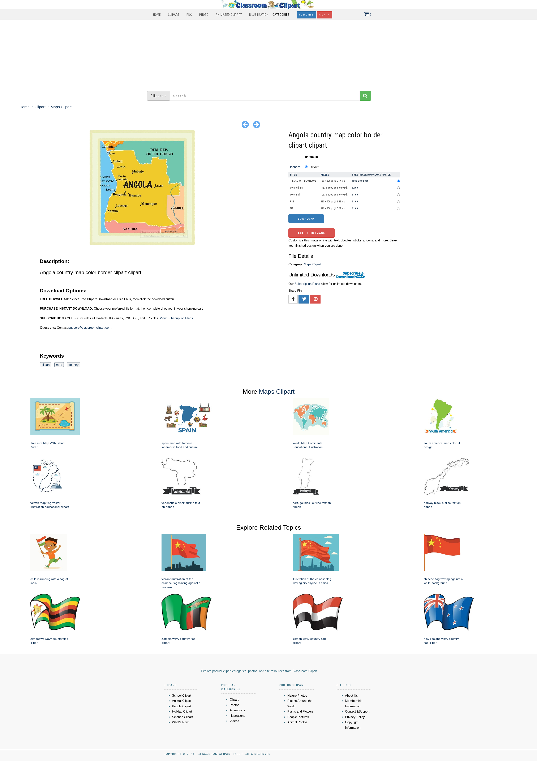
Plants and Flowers (300, 711)
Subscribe (306, 14)
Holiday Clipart (182, 711)
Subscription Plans (307, 283)
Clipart (173, 14)
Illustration (258, 14)
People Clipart (181, 706)
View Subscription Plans (176, 318)
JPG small (295, 194)
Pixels (325, 174)
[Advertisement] (268, 53)
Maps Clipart (61, 107)
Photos (234, 705)
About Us (351, 695)
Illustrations (237, 715)
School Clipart (181, 695)
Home (157, 14)
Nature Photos (297, 695)
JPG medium (296, 187)
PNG (189, 14)
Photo (204, 14)
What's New (180, 722)
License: (294, 167)
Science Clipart (182, 717)
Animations (237, 710)
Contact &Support (357, 711)
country (73, 364)
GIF (291, 208)
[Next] (256, 124)
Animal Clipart (181, 700)
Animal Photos (297, 722)
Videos (234, 721)
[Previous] (245, 124)
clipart (46, 364)
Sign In (324, 14)
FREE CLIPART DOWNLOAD (303, 180)
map (59, 364)
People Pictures (298, 717)
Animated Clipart (229, 14)
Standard (314, 167)
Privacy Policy (355, 717)
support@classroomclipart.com (89, 327)
